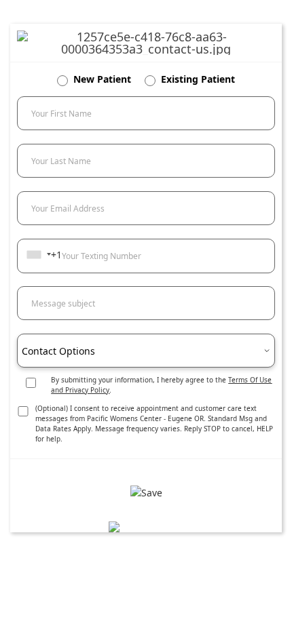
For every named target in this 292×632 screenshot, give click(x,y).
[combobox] (38, 254)
